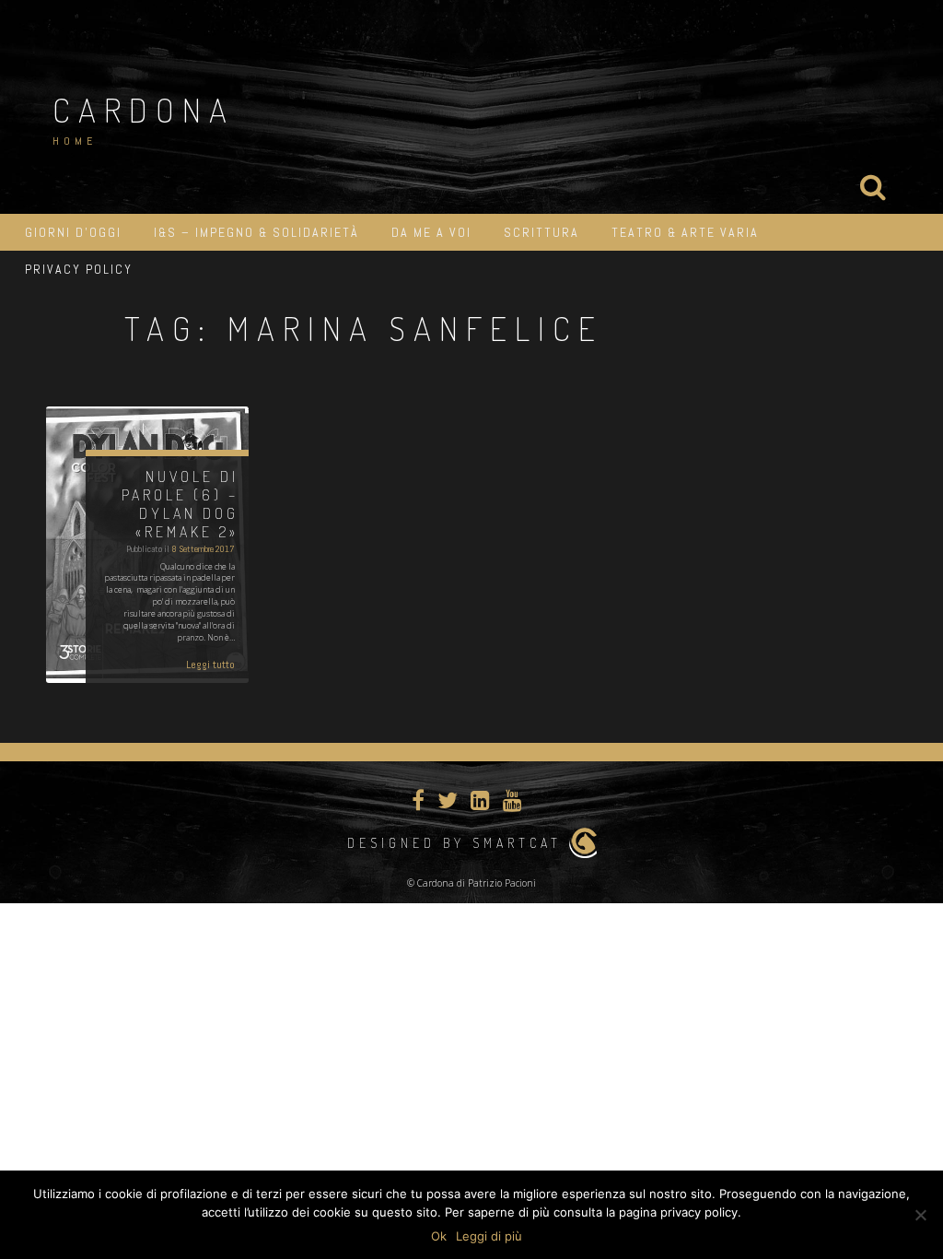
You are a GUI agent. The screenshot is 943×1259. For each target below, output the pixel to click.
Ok (439, 1236)
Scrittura (541, 232)
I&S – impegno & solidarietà (256, 232)
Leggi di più (489, 1236)
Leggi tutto (210, 664)
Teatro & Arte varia (685, 232)
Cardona (143, 109)
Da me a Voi (431, 232)
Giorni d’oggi (73, 232)
